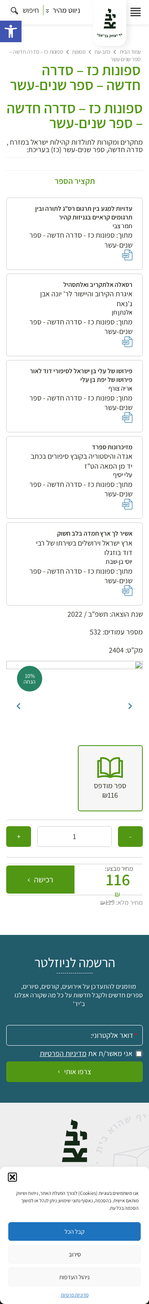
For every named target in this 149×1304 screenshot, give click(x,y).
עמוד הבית (130, 51)
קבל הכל (74, 1231)
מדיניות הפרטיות (63, 1053)
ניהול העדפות (74, 1277)
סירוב (75, 1254)
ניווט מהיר (65, 10)
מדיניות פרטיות (75, 1295)
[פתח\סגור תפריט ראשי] (135, 12)
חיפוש (30, 10)
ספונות (78, 51)
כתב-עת (102, 51)
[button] (11, 31)
